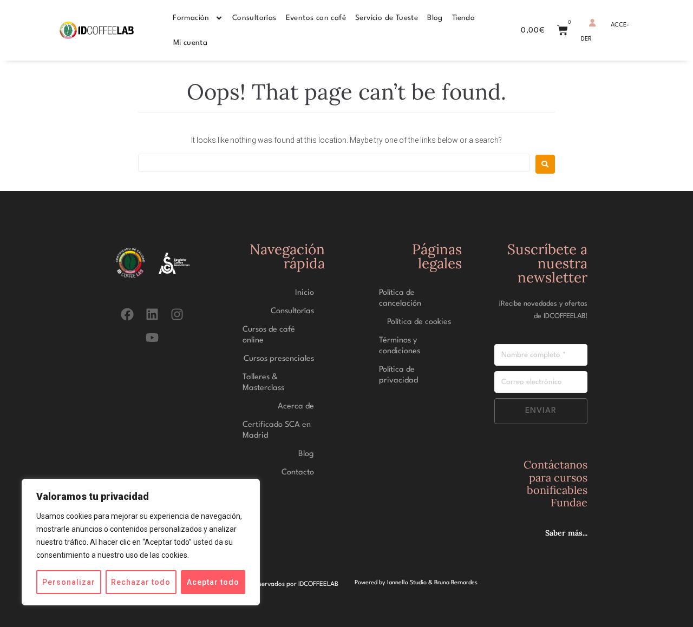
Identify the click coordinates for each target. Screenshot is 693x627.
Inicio (304, 293)
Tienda (463, 18)
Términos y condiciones (399, 345)
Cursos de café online (269, 335)
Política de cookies (419, 322)
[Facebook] (127, 314)
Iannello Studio (407, 583)
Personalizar (68, 582)
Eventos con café (316, 18)
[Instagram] (177, 314)
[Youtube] (152, 337)
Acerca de (296, 406)
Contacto (298, 472)
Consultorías (254, 18)
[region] (141, 542)
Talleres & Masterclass (263, 382)
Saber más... (566, 533)
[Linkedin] (152, 314)
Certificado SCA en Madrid (277, 430)
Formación (191, 18)
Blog (435, 18)
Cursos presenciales (279, 359)
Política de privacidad (398, 375)
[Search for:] (334, 163)
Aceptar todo (213, 582)
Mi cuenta (190, 43)
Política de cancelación (400, 298)
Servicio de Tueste (386, 18)
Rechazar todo (141, 582)
